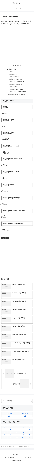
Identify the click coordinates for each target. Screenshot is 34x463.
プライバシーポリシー (25, 457)
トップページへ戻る (8, 457)
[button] (30, 401)
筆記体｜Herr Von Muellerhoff (18, 91)
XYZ (23, 437)
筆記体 (12, 71)
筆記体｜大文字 (14, 76)
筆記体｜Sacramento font (17, 81)
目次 (14, 65)
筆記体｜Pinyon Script (16, 84)
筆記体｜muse (13, 69)
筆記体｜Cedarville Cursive (17, 94)
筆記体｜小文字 (14, 74)
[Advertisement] (17, 44)
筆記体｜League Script (16, 89)
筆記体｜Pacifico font (16, 79)
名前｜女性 (9, 413)
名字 (9, 416)
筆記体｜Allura (14, 86)
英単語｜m (5, 238)
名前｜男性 (25, 413)
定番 (25, 416)
